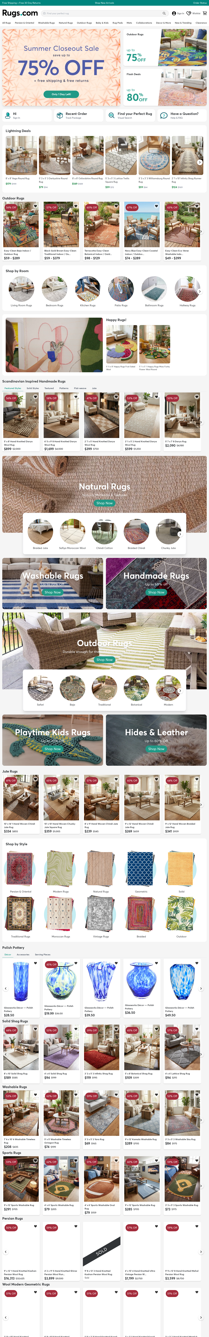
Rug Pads (118, 22)
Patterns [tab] (63, 388)
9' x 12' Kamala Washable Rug (141, 1139)
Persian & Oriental (24, 22)
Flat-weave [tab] (80, 388)
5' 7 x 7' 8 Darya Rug (175, 441)
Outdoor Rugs (84, 22)
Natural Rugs (66, 22)
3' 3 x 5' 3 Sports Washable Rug (181, 1205)
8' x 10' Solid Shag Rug (15, 1073)
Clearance (201, 22)
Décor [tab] (8, 954)
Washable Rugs (46, 22)
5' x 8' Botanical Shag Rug (138, 1073)
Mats (129, 22)
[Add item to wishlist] (35, 205)
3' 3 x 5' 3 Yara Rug (94, 1139)
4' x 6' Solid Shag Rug (55, 1073)
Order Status (200, 2)
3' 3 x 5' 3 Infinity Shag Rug (99, 1073)
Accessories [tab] (23, 954)
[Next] (201, 231)
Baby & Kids (102, 22)
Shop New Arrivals (104, 2)
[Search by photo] (44, 13)
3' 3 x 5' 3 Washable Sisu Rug (180, 1139)
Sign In (180, 13)
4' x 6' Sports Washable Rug (59, 1205)
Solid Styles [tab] (33, 388)
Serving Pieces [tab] (42, 954)
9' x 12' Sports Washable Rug (19, 1205)
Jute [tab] (94, 388)
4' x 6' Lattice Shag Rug (177, 1073)
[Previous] (6, 231)
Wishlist (196, 13)
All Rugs (6, 22)
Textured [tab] (49, 388)
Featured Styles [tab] (13, 388)
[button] (200, 162)
